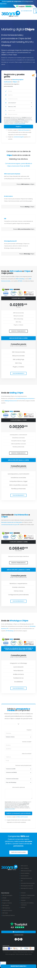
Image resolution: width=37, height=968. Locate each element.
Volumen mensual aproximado (23, 765)
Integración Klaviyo (7, 910)
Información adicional (18, 787)
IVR (5, 219)
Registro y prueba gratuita (18, 331)
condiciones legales (19, 137)
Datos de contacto (26, 753)
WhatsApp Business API (10, 241)
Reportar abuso (28, 954)
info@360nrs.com (19, 932)
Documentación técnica (8, 915)
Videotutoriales (31, 895)
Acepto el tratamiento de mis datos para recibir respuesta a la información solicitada (19, 821)
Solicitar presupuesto (18, 373)
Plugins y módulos (7, 903)
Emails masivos (8, 196)
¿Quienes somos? (25, 898)
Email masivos (24, 875)
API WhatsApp (10, 631)
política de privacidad (20, 123)
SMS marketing (20, 279)
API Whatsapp (5, 900)
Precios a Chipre (25, 184)
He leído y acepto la (17, 817)
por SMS (18, 307)
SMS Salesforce (6, 908)
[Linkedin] (21, 939)
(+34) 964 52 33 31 (27, 11)
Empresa (29, 730)
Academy (23, 895)
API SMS (20, 281)
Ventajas (23, 900)
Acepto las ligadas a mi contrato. (19, 138)
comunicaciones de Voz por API (10, 524)
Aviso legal (30, 952)
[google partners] (21, 948)
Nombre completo (26, 741)
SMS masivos (24, 865)
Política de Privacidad (23, 130)
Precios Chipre (23, 229)
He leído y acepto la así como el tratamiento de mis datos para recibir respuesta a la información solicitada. (19, 132)
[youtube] (18, 939)
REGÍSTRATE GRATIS (18, 966)
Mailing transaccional (11, 401)
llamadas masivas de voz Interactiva (11, 522)
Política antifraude (20, 954)
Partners (23, 907)
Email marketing (25, 873)
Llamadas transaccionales (28, 883)
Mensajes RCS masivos (27, 888)
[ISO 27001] (5, 948)
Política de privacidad (22, 952)
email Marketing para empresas (25, 398)
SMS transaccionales (26, 870)
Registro (18, 126)
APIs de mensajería (7, 895)
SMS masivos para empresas (12, 174)
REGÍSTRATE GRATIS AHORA (18, 852)
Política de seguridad (10, 954)
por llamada (18, 550)
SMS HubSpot (5, 905)
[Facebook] (16, 939)
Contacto (23, 893)
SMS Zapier (5, 913)
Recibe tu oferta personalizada (18, 345)
